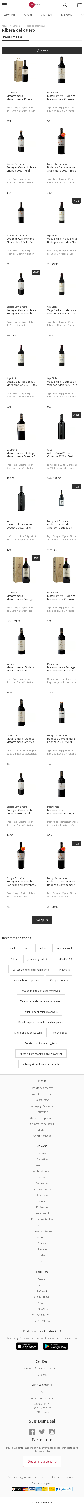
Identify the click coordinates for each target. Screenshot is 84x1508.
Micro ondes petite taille (28, 1032)
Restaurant (42, 1100)
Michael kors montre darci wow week (41, 1054)
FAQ (42, 1392)
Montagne (42, 1165)
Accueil (10, 15)
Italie (42, 1255)
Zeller (13, 959)
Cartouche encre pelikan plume (31, 969)
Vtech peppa (60, 1032)
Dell (12, 948)
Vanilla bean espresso (27, 980)
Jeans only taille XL (38, 959)
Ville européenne (42, 1231)
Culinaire (42, 1201)
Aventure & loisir (42, 1094)
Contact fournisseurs (42, 1398)
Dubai (42, 1261)
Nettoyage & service (42, 1106)
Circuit (42, 1225)
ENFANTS (42, 1309)
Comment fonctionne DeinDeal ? (42, 1368)
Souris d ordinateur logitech (41, 1043)
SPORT (42, 1303)
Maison (66, 15)
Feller (43, 948)
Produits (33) (12, 37)
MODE (42, 1285)
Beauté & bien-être (42, 1088)
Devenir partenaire (42, 1461)
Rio (27, 948)
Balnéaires (42, 1183)
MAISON (42, 1291)
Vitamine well (64, 948)
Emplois (42, 1374)
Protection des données (62, 1477)
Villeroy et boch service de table (41, 1064)
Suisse (42, 1153)
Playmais (64, 969)
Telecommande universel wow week (41, 1001)
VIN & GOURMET (42, 1315)
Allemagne (42, 1249)
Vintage (47, 15)
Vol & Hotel (42, 1213)
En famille (42, 1207)
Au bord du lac (42, 1171)
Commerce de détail (42, 1124)
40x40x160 (65, 959)
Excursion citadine (42, 1219)
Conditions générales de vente (26, 1477)
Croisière (42, 1177)
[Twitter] (42, 1432)
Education (42, 1112)
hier (48, 1451)
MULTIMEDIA (42, 1321)
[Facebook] (32, 1432)
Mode (28, 15)
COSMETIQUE (42, 1297)
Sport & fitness (42, 1136)
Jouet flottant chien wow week (41, 1012)
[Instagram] (52, 1432)
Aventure (42, 1195)
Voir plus (42, 920)
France (42, 1243)
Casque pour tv (59, 980)
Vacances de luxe (42, 1189)
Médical (42, 1130)
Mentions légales (42, 1483)
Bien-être (42, 1159)
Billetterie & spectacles (42, 1118)
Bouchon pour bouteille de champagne (41, 1022)
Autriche (42, 1237)
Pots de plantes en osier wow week (41, 990)
